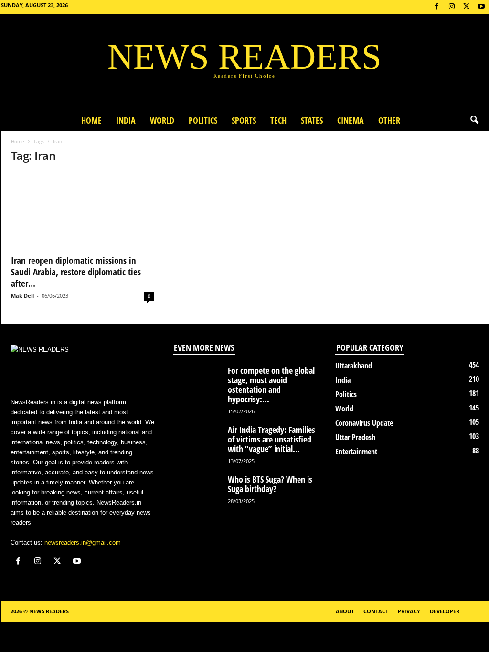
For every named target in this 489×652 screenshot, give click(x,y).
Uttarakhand (353, 365)
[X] (466, 7)
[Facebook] (437, 7)
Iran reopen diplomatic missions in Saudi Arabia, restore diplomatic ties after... (76, 272)
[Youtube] (481, 7)
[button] (474, 120)
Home (91, 120)
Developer (444, 611)
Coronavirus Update (364, 423)
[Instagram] (451, 7)
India (126, 120)
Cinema (350, 120)
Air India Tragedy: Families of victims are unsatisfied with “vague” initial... (271, 439)
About (345, 611)
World (162, 120)
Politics (203, 120)
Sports (244, 120)
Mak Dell (22, 295)
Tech (278, 120)
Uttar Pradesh (355, 437)
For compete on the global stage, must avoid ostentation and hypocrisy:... (271, 385)
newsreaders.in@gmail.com (82, 542)
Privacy (409, 611)
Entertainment (356, 451)
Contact (375, 611)
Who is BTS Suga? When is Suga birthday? (270, 483)
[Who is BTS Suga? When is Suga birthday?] (197, 492)
